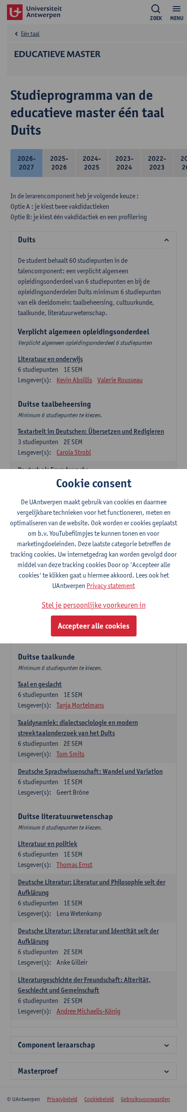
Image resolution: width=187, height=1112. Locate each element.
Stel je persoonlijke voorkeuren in (94, 604)
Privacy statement (111, 586)
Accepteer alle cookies (94, 626)
